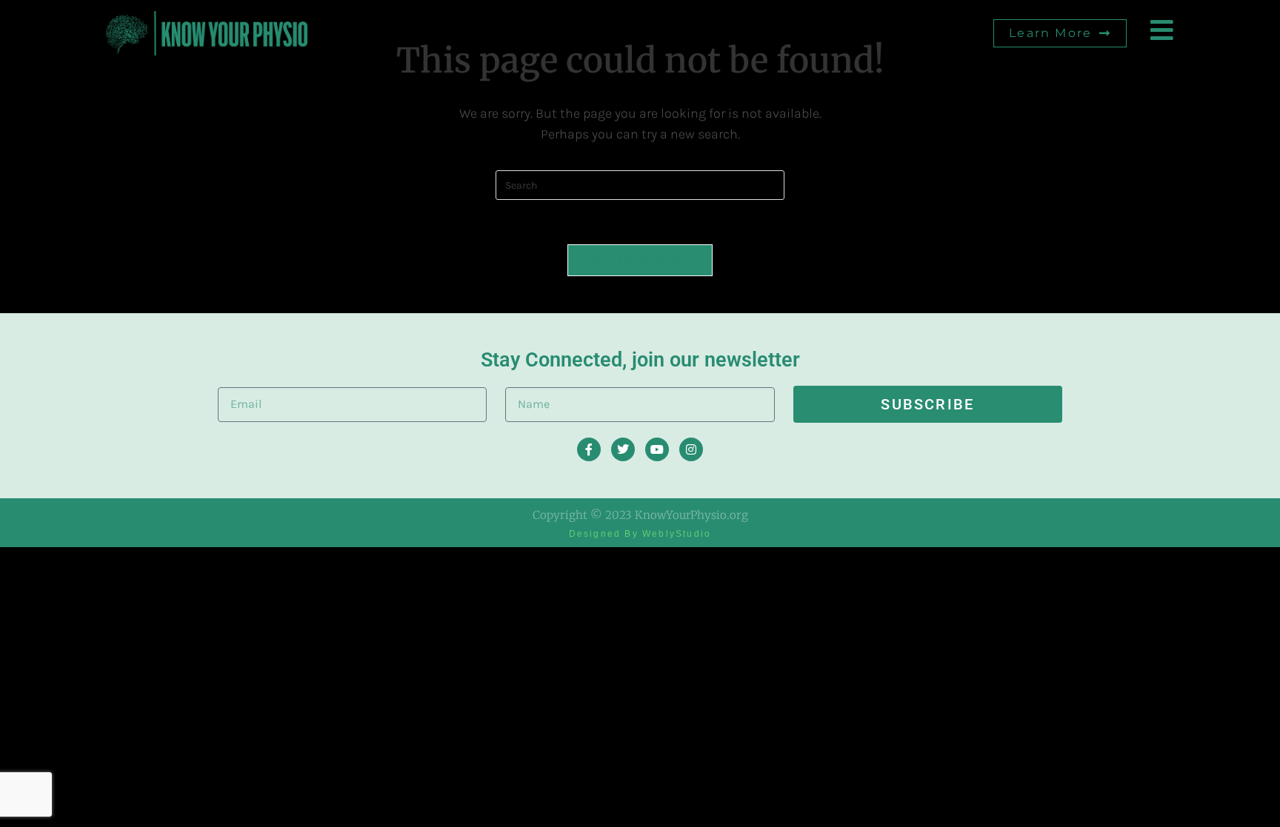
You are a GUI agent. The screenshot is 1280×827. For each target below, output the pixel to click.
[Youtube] (657, 449)
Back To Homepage (640, 260)
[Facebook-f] (589, 449)
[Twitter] (623, 449)
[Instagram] (691, 449)
